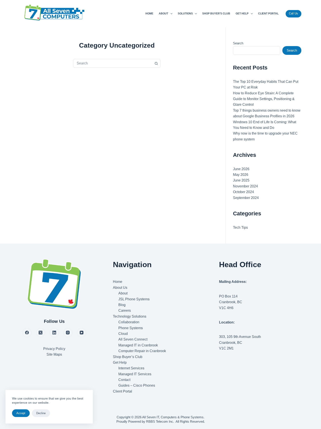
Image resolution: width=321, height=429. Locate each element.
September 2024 (246, 198)
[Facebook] (27, 332)
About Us (120, 287)
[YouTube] (81, 332)
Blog (122, 305)
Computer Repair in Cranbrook (142, 351)
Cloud (123, 334)
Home (149, 13)
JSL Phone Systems (134, 299)
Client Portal (268, 13)
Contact (124, 380)
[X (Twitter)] (40, 332)
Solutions (185, 13)
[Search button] (156, 63)
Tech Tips (240, 227)
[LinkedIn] (54, 332)
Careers (124, 310)
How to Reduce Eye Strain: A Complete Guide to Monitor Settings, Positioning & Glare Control (264, 99)
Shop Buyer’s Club (216, 13)
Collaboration (128, 322)
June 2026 (241, 169)
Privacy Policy (54, 349)
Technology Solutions (129, 316)
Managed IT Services (134, 374)
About (163, 13)
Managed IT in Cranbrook (138, 345)
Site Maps (54, 354)
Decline (41, 413)
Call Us (293, 13)
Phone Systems (130, 328)
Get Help (242, 13)
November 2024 (245, 186)
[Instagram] (68, 332)
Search (238, 43)
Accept (20, 413)
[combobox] (112, 63)
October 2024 (243, 192)
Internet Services (131, 368)
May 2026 (240, 174)
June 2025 (241, 180)
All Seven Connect (132, 339)
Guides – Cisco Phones (136, 385)
